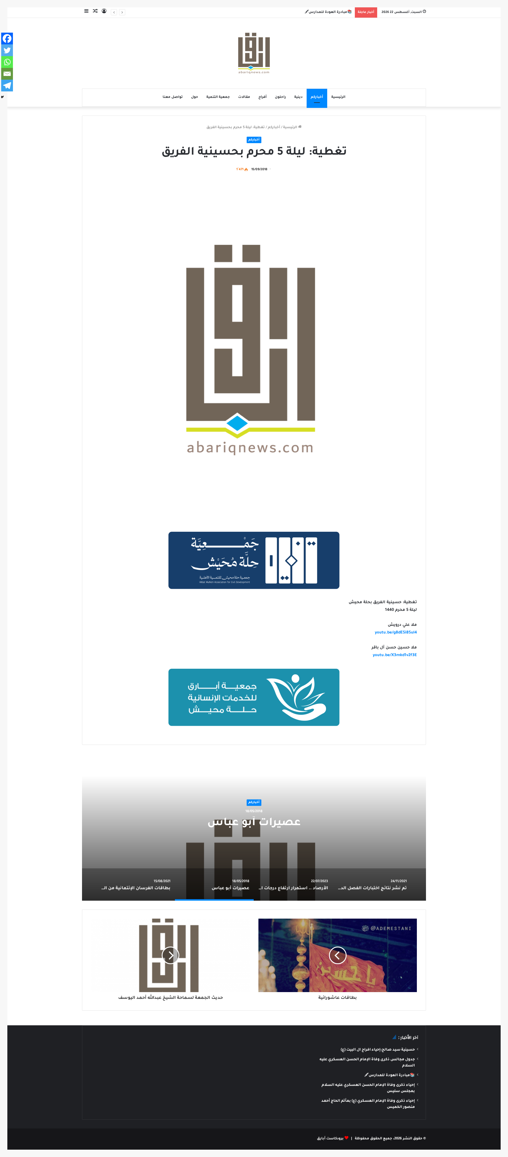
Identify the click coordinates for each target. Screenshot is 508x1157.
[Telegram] (7, 85)
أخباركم (317, 97)
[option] (254, 827)
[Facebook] (7, 38)
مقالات (244, 97)
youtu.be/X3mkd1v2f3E (395, 655)
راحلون (280, 97)
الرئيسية (338, 97)
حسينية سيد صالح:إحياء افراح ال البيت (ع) (378, 1050)
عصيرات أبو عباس (254, 824)
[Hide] (2, 97)
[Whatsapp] (7, 62)
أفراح (262, 97)
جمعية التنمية (218, 97)
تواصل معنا (173, 97)
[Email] (7, 74)
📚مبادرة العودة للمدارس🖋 (328, 12)
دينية (298, 97)
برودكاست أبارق (330, 1139)
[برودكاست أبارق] (254, 53)
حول (194, 97)
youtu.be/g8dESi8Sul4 (396, 633)
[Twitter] (7, 50)
